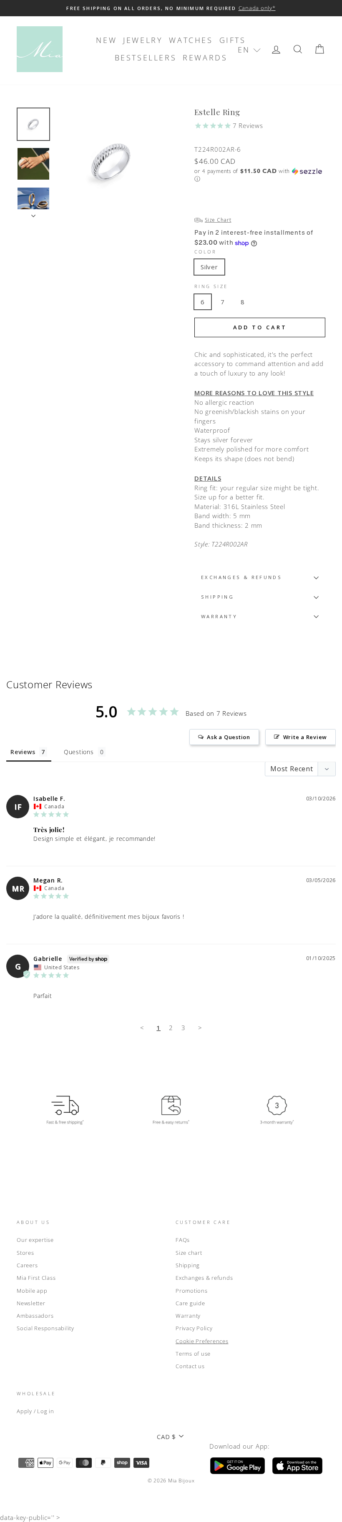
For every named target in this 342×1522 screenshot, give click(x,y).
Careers (27, 1265)
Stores (25, 1252)
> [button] (200, 1027)
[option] (171, 8)
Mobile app (32, 1290)
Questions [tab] (79, 752)
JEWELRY (143, 40)
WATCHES (191, 40)
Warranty (188, 1315)
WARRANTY (219, 616)
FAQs (183, 1240)
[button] (249, 49)
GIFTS (232, 40)
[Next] (33, 213)
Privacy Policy (194, 1328)
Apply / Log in (35, 1411)
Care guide (190, 1303)
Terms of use (193, 1353)
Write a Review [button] (305, 737)
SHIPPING (217, 597)
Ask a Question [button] (228, 737)
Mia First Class (36, 1277)
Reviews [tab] (22, 752)
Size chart (189, 1252)
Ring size (211, 286)
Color (205, 251)
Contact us (190, 1366)
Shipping (188, 1265)
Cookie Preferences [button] (202, 1341)
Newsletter (31, 1303)
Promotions (192, 1290)
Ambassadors (35, 1315)
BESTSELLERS (146, 58)
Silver (209, 267)
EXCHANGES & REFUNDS (241, 577)
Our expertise (35, 1240)
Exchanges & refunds (204, 1277)
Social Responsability (45, 1328)
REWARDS (205, 58)
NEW (106, 40)
